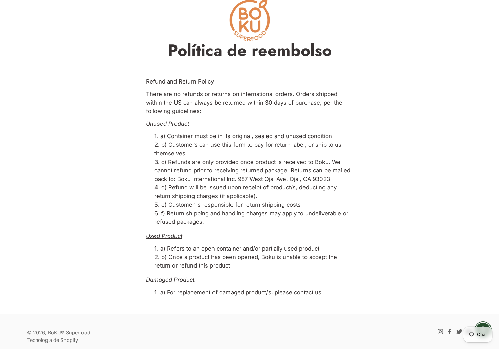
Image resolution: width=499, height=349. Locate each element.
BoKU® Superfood (69, 332)
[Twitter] (459, 331)
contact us (307, 292)
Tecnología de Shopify (52, 340)
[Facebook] (450, 331)
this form (234, 144)
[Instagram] (440, 331)
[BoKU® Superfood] (249, 20)
